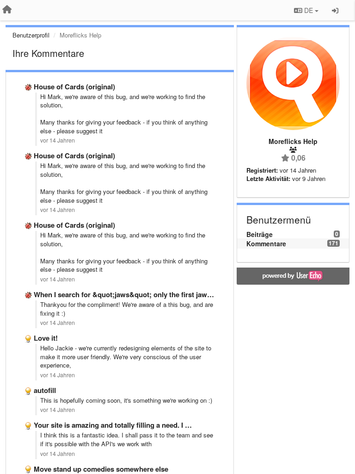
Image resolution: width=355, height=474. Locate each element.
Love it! (46, 338)
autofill (45, 390)
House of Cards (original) (74, 86)
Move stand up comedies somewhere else (101, 469)
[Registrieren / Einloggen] (335, 10)
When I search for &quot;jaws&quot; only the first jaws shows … (138, 294)
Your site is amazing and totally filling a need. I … (113, 425)
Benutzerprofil (30, 35)
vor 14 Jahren (57, 140)
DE (308, 10)
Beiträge (259, 234)
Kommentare (266, 243)
